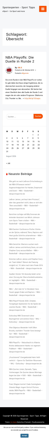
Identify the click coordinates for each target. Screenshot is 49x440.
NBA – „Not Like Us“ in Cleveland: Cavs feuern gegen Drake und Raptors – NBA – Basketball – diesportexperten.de (25, 292)
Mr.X (20, 68)
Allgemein (25, 73)
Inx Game (14, 422)
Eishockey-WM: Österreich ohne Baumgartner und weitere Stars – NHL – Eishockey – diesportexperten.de (25, 319)
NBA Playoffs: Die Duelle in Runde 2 (19, 59)
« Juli (8, 163)
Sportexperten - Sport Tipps (18, 7)
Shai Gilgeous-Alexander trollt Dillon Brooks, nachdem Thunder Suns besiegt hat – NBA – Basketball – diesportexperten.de (25, 332)
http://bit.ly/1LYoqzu (32, 98)
